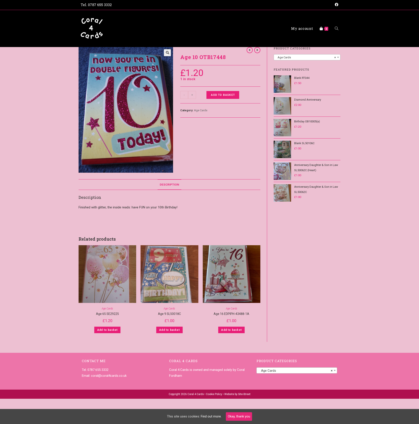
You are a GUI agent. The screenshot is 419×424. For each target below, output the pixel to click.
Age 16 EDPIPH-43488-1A (231, 314)
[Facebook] (335, 5)
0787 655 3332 (100, 4)
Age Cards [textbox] (306, 57)
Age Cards (200, 110)
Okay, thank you (239, 416)
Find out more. (211, 416)
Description (169, 184)
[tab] (169, 184)
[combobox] (307, 57)
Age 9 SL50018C (169, 314)
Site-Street (244, 394)
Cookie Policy (214, 394)
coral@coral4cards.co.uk (109, 376)
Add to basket (223, 94)
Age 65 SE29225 (107, 314)
